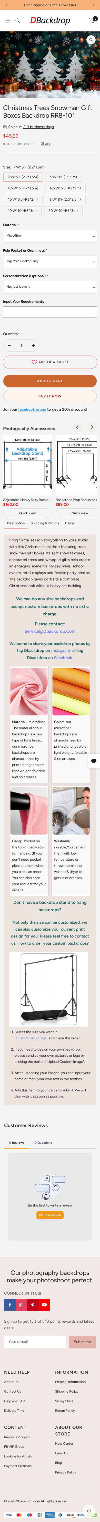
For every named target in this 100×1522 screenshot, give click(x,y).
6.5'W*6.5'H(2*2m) (65, 188)
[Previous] (8, 91)
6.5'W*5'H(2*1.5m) (23, 188)
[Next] (92, 91)
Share (46, 143)
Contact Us (12, 1391)
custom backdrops (31, 1038)
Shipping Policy (66, 1391)
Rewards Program (17, 1437)
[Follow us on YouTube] (44, 1305)
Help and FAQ (14, 1401)
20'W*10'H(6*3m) (63, 211)
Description (16, 523)
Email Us (61, 1453)
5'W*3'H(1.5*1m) (63, 177)
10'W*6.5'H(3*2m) (23, 199)
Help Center (64, 1443)
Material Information (70, 1382)
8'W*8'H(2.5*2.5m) (65, 199)
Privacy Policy (65, 1472)
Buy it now (50, 396)
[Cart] (91, 20)
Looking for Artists (18, 1456)
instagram (60, 650)
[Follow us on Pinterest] (33, 1305)
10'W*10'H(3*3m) (22, 211)
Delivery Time (14, 1411)
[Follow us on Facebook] (10, 1305)
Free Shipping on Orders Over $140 (50, 5)
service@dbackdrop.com (50, 631)
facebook (63, 657)
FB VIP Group (14, 1446)
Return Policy (65, 1411)
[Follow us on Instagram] (21, 1305)
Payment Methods (18, 1466)
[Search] (17, 20)
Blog (58, 1463)
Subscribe (82, 1342)
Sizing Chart (64, 1401)
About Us (11, 1382)
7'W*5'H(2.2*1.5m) (23, 177)
